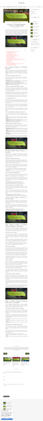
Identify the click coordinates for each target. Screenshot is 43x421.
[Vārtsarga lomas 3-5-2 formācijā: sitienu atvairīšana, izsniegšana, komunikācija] (4, 354)
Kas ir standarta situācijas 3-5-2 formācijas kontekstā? (12, 51)
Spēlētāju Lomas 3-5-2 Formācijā (35, 43)
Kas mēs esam (32, 11)
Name (4, 373)
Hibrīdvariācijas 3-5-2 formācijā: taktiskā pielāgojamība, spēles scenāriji (35, 33)
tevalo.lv (21, 3)
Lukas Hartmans (18, 27)
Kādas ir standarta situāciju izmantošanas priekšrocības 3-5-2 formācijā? (15, 63)
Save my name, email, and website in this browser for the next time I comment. (13, 384)
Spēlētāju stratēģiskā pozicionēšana (11, 56)
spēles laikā (17, 210)
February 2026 (33, 49)
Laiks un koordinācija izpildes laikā (10, 57)
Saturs (31, 14)
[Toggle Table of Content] (24, 50)
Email (4, 376)
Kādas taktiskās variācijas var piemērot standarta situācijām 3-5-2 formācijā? (15, 59)
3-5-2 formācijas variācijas (34, 41)
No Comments (16, 340)
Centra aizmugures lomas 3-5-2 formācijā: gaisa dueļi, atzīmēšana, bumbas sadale (36, 27)
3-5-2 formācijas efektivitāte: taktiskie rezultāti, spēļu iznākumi (7, 363)
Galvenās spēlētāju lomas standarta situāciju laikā (12, 54)
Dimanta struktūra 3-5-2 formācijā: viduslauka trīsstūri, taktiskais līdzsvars (36, 24)
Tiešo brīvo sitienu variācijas (10, 60)
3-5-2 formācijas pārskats (9, 53)
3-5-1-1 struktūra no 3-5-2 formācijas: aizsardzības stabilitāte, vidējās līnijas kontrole (35, 30)
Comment (4, 385)
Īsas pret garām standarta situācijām (11, 62)
